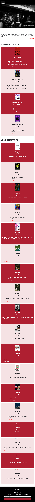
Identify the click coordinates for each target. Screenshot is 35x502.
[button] (17, 25)
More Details (10, 66)
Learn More (30, 38)
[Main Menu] (32, 2)
